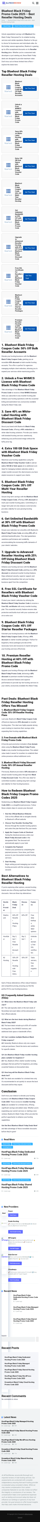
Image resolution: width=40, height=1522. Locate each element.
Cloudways (12, 1269)
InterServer (12, 1255)
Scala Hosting (13, 1221)
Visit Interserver (15, 1263)
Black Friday (7, 26)
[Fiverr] (4, 1215)
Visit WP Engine (14, 1248)
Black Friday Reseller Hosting (23, 26)
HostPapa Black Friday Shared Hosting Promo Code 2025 (17, 1186)
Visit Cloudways (14, 1280)
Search (4, 1336)
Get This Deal (30, 88)
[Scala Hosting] (4, 1225)
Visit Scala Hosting (15, 1232)
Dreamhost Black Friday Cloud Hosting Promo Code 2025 (19, 1383)
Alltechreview (29, 1514)
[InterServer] (5, 1257)
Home (3, 20)
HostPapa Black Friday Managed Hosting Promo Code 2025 (18, 1169)
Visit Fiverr (13, 1215)
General (20, 1517)
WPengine (12, 1238)
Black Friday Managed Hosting (22, 1163)
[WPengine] (5, 1240)
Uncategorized (7, 1147)
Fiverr (10, 1211)
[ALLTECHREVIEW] (12, 3)
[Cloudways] (4, 1273)
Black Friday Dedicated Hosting (22, 1144)
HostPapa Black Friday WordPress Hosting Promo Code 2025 (18, 1377)
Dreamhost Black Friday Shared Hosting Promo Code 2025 (17, 1459)
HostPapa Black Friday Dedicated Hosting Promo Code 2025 (18, 1153)
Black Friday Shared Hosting (21, 1180)
